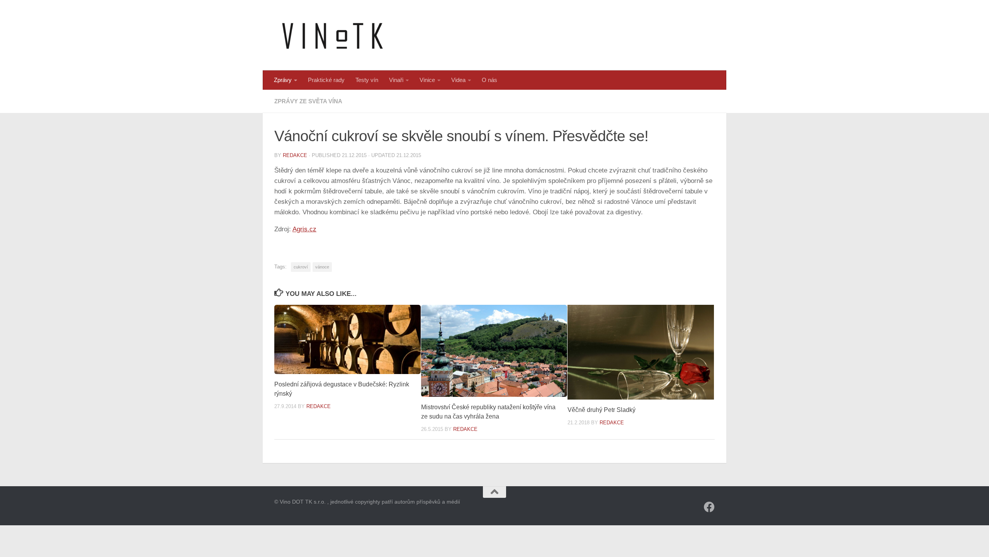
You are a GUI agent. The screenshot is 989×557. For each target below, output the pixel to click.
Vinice (427, 80)
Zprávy (283, 80)
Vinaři (396, 80)
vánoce (322, 267)
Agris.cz (304, 229)
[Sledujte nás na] (709, 507)
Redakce (295, 155)
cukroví (301, 267)
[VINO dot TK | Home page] (332, 35)
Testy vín (366, 80)
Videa (458, 80)
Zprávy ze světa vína (308, 101)
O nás (489, 80)
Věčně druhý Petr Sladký (602, 410)
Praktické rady (326, 80)
